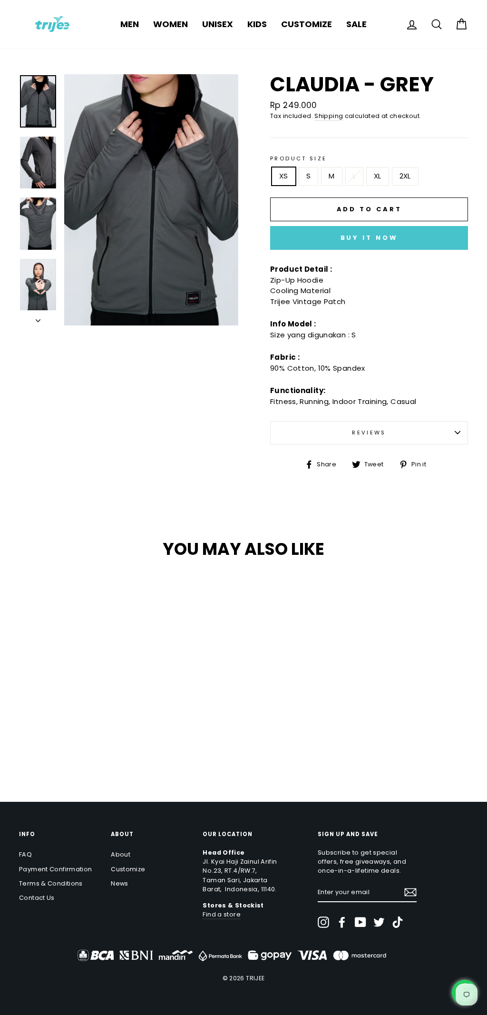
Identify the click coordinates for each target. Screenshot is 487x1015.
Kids (257, 24)
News (119, 883)
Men (129, 24)
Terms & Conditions (51, 883)
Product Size (298, 158)
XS (283, 176)
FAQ (25, 854)
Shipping (328, 116)
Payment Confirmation (55, 869)
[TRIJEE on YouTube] (360, 922)
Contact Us (37, 898)
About (120, 854)
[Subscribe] (410, 892)
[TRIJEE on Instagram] (323, 922)
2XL (405, 176)
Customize (306, 24)
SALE (356, 24)
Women (170, 24)
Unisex (217, 24)
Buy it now (369, 237)
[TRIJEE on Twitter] (379, 922)
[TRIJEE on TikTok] (397, 922)
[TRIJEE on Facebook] (342, 922)
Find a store (222, 914)
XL (377, 176)
